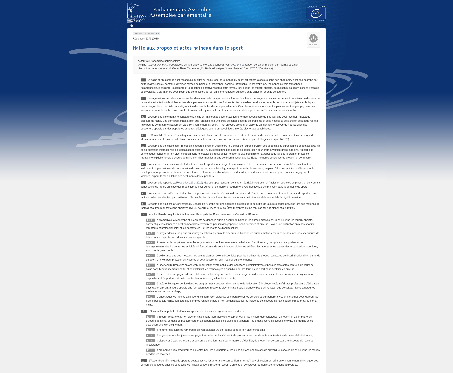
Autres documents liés (147, 33)
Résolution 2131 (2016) (189, 182)
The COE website (316, 13)
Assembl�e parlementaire (170, 13)
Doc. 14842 (237, 64)
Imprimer (313, 45)
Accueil (131, 25)
